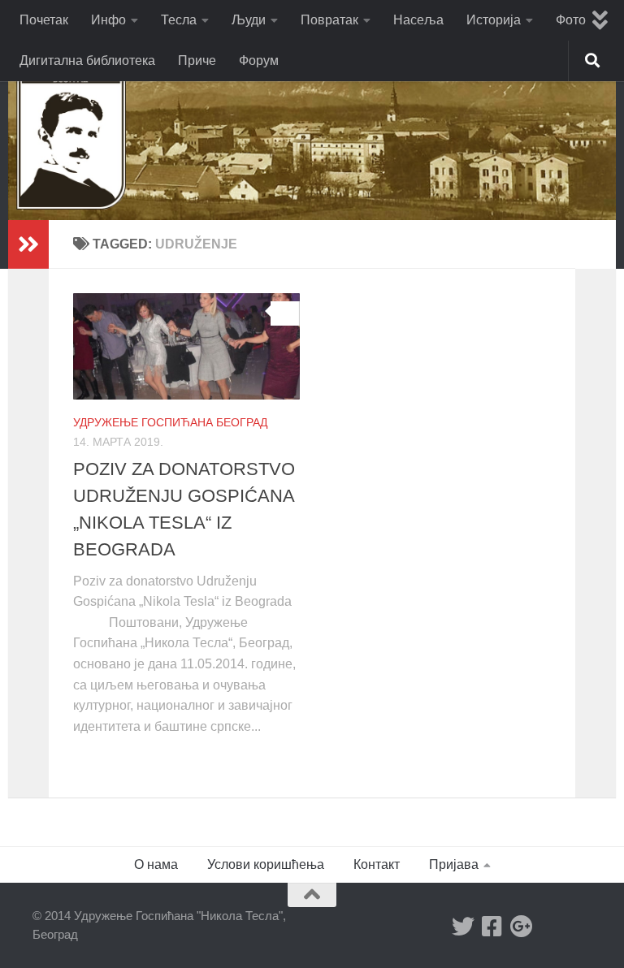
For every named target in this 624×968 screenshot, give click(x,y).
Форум (259, 60)
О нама (156, 864)
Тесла (179, 20)
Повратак (329, 20)
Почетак (44, 20)
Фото (571, 20)
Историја (493, 20)
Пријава (454, 864)
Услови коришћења (265, 864)
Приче (197, 60)
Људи (249, 20)
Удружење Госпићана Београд (170, 422)
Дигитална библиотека (87, 60)
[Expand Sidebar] (28, 244)
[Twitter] (463, 926)
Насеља (418, 20)
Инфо (108, 20)
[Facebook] (492, 926)
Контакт (376, 864)
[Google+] (521, 926)
